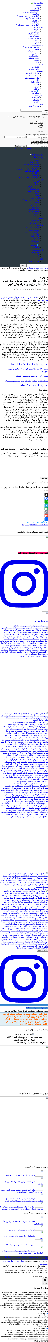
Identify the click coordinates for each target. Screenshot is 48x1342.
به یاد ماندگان (33, 58)
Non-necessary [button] (42, 1326)
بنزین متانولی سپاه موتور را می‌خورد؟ (20, 1175)
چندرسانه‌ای (38, 5)
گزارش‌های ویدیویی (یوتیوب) (28, 16)
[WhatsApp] (24, 502)
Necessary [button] (44, 1311)
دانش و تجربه (34, 69)
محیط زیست (34, 75)
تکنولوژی (35, 67)
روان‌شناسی (34, 56)
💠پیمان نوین (34, 91)
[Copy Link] (24, 512)
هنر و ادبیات (38, 27)
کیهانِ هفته (39, 95)
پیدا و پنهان (35, 93)
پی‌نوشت (35, 23)
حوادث (36, 62)
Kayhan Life (38, 3)
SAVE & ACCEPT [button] (41, 1341)
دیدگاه (36, 84)
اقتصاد (40, 65)
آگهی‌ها (40, 127)
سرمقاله (35, 97)
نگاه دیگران (34, 82)
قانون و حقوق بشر (31, 78)
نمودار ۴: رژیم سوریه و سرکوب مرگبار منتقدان (26, 380)
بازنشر (36, 89)
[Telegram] (24, 505)
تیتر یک (36, 100)
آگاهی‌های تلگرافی (32, 18)
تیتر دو (36, 102)
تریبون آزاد (35, 86)
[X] (24, 495)
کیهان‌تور (35, 54)
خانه (41, 104)
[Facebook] (24, 498)
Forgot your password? (39, 142)
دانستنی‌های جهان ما (31, 12)
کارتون (36, 29)
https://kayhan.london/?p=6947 (35, 524)
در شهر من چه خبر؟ (31, 47)
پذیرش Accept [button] (42, 1277)
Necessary (41, 1314)
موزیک (36, 40)
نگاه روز (35, 80)
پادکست (35, 14)
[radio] (21, 460)
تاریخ (37, 49)
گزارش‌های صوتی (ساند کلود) (27, 25)
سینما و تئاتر (34, 36)
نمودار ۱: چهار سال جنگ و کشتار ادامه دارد (28, 364)
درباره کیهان (34, 106)
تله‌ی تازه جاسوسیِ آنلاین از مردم (22, 1230)
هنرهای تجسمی (33, 38)
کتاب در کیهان (33, 34)
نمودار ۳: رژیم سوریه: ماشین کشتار (32, 376)
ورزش (36, 60)
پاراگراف (35, 21)
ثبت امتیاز (44, 478)
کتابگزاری (35, 32)
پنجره (36, 7)
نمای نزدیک (34, 10)
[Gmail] (24, 515)
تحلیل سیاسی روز (32, 73)
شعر (37, 43)
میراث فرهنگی (33, 51)
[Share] (24, 519)
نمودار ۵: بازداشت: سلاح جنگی (34, 385)
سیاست (40, 71)
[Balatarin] (24, 508)
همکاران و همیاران (36, 123)
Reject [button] (34, 1277)
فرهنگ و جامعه (37, 45)
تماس (41, 125)
